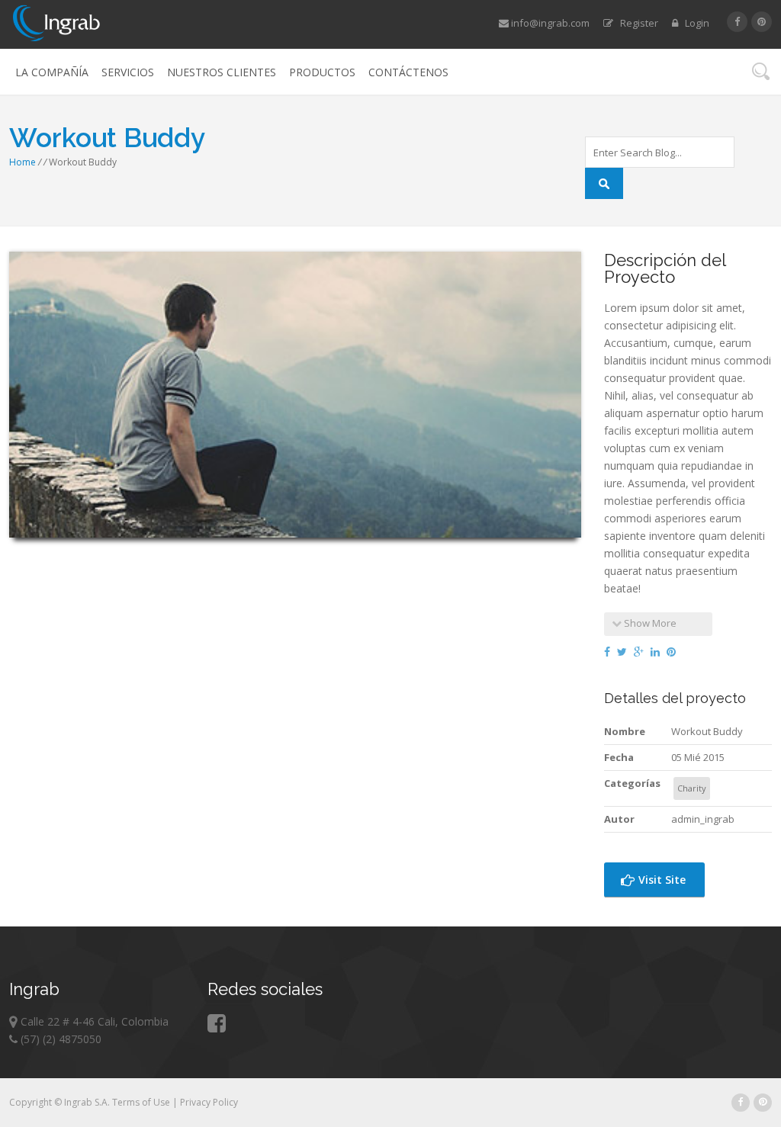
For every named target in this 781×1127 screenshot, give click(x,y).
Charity (691, 788)
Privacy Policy (209, 1102)
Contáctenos (408, 72)
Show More (649, 623)
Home (22, 162)
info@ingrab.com (549, 23)
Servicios (127, 72)
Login (693, 23)
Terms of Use (142, 1102)
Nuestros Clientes (221, 72)
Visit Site (660, 879)
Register (635, 23)
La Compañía (51, 72)
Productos (322, 72)
